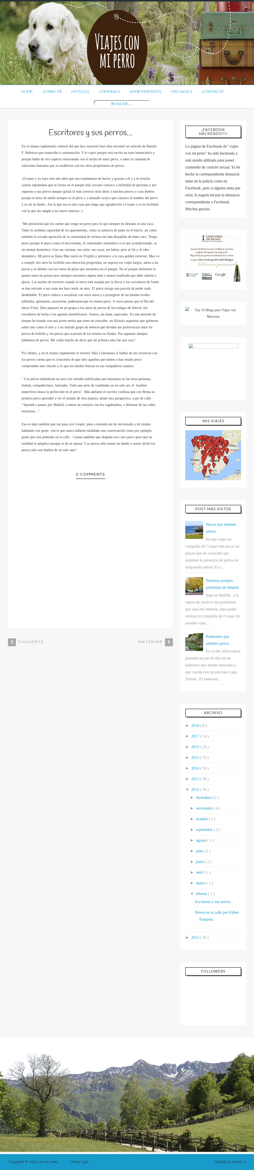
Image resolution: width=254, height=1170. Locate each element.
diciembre (204, 797)
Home (27, 91)
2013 (195, 779)
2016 (195, 747)
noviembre (205, 808)
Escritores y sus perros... (214, 902)
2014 (195, 768)
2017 (195, 736)
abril (200, 872)
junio (200, 862)
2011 (195, 937)
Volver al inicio (229, 1162)
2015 (195, 757)
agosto (201, 840)
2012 (195, 789)
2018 (195, 725)
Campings (109, 91)
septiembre (205, 829)
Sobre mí (52, 91)
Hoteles (80, 91)
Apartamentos (146, 91)
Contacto (213, 91)
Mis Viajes (181, 91)
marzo (201, 883)
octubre (202, 819)
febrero (202, 894)
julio (200, 851)
